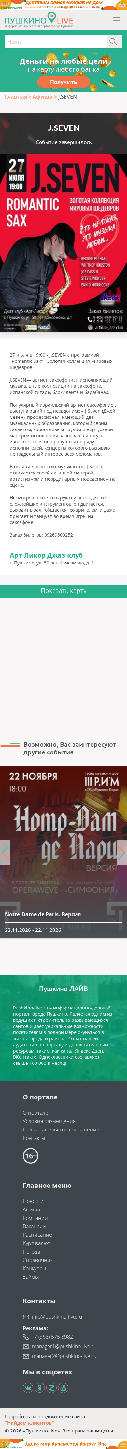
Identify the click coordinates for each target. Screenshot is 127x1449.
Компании (35, 1217)
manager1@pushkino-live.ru (64, 1346)
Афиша (31, 1209)
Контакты (34, 1138)
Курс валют (36, 1243)
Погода (31, 1251)
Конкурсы (34, 1268)
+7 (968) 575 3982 (52, 1336)
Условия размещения (49, 1121)
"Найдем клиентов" (29, 1423)
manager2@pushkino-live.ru (64, 1356)
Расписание (37, 1234)
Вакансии (34, 1226)
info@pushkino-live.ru (57, 1316)
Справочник (38, 1260)
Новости (33, 1201)
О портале (35, 1112)
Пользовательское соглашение (61, 1129)
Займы (31, 1276)
